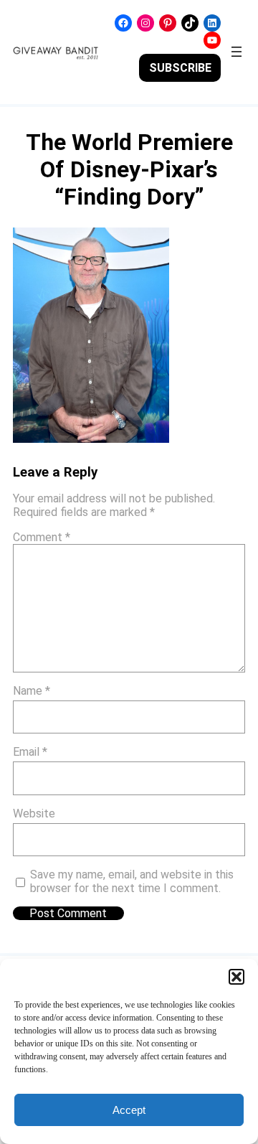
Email (30, 752)
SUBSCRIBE (180, 68)
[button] (236, 977)
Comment (41, 537)
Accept (129, 1110)
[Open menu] (236, 51)
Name (31, 691)
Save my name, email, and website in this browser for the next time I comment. (132, 881)
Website (34, 813)
